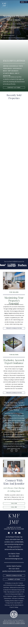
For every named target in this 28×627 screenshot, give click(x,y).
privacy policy (20, 621)
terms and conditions (9, 621)
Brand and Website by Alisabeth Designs (14, 623)
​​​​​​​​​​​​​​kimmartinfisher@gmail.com (14, 559)
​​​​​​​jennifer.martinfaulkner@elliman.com (14, 571)
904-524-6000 (14, 569)
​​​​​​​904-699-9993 (14, 556)
